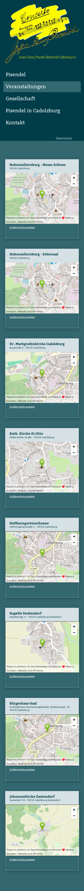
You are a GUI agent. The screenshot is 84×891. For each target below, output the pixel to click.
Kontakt (15, 123)
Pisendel (16, 74)
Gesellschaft (20, 98)
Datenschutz (64, 138)
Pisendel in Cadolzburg (33, 111)
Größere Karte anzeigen (22, 227)
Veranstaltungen (26, 86)
